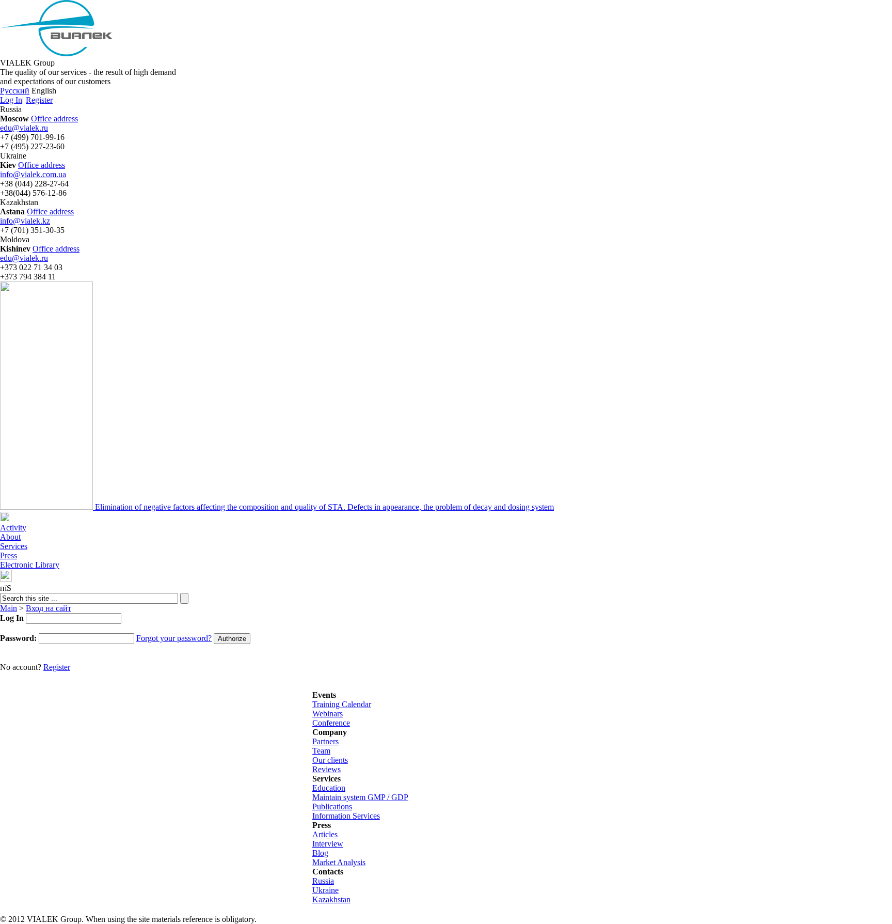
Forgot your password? (174, 638)
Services (13, 546)
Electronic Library (29, 564)
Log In (11, 100)
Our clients (330, 760)
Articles (325, 834)
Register (39, 100)
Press (8, 555)
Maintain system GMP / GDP (360, 797)
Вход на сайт (48, 608)
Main (8, 608)
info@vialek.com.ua (33, 174)
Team (321, 750)
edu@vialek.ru (24, 127)
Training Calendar (341, 704)
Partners (325, 741)
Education (328, 788)
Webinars (327, 713)
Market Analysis (338, 862)
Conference (331, 722)
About (10, 537)
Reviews (326, 769)
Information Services (346, 815)
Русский (14, 90)
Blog (320, 853)
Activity (13, 527)
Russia (323, 880)
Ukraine (325, 890)
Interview (327, 843)
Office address (54, 118)
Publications (332, 806)
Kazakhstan (331, 899)
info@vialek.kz (25, 220)
